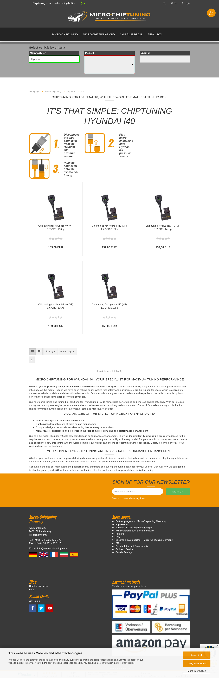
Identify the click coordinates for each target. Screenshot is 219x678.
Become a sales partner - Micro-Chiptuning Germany (144, 539)
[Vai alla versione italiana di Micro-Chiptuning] (64, 554)
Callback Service (124, 549)
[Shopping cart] (211, 13)
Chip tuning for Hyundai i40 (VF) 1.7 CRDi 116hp (109, 227)
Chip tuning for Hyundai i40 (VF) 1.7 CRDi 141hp (163, 227)
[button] (81, 4)
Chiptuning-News (38, 586)
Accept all (197, 655)
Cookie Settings (123, 552)
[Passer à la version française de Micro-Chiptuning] (54, 554)
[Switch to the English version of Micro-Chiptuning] (43, 554)
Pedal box (155, 34)
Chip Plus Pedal (131, 34)
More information (197, 670)
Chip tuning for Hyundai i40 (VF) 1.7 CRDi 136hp (55, 227)
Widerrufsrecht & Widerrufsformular (134, 530)
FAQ (117, 536)
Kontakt (119, 533)
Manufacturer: (38, 52)
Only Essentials (197, 663)
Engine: (145, 52)
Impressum (121, 524)
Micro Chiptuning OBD (99, 34)
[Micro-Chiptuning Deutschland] (109, 17)
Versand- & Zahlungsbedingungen (133, 527)
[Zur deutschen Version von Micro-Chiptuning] (33, 554)
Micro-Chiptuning (65, 34)
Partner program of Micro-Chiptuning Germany (140, 521)
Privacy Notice (127, 663)
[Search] (164, 3)
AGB (117, 543)
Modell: (89, 52)
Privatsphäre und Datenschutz (131, 546)
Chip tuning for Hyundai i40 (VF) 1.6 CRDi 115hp (109, 306)
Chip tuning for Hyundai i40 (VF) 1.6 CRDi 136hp (55, 306)
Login (187, 3)
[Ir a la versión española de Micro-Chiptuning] (74, 554)
